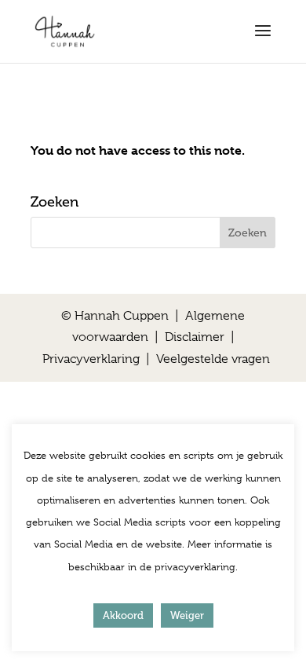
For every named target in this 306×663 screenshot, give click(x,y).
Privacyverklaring (91, 359)
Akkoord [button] (123, 615)
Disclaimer (194, 337)
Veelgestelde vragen (213, 359)
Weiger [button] (187, 615)
